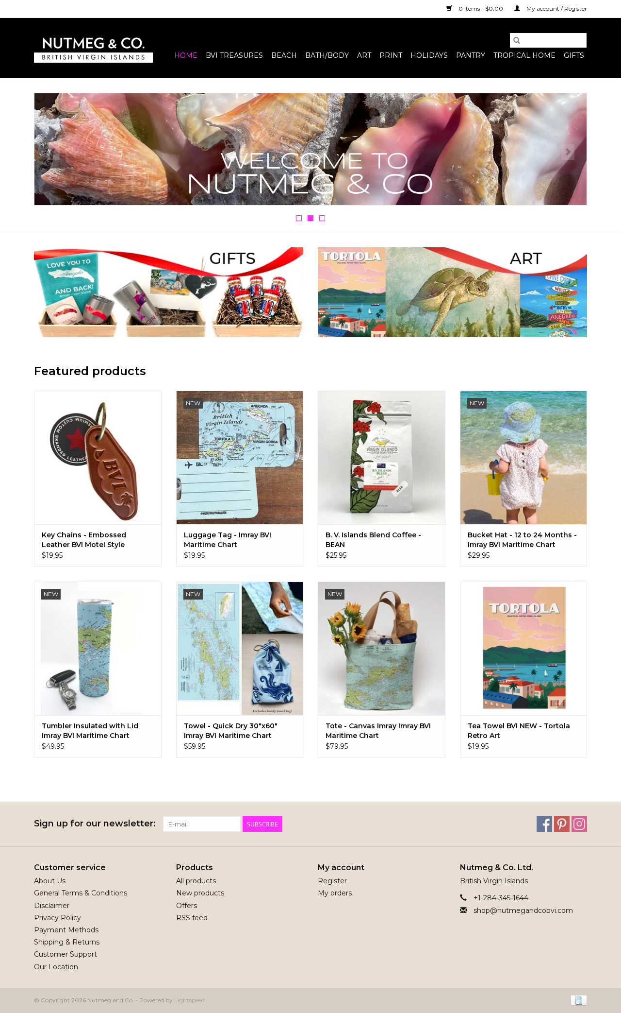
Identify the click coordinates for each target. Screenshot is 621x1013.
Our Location (56, 966)
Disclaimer (51, 905)
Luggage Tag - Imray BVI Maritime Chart (227, 540)
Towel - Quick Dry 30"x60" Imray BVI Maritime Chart (231, 730)
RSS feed (192, 917)
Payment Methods (66, 930)
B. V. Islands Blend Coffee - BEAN (373, 540)
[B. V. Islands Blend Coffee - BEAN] (381, 457)
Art (364, 55)
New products (200, 893)
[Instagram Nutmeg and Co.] (579, 824)
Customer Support (65, 954)
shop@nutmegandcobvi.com (523, 910)
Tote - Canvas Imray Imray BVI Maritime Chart (378, 730)
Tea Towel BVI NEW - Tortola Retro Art (519, 730)
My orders (335, 893)
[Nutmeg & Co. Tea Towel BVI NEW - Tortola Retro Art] (524, 648)
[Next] (567, 152)
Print (390, 55)
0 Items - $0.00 (481, 8)
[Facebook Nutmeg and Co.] (544, 824)
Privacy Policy (57, 917)
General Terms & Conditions (80, 893)
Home (185, 55)
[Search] (516, 40)
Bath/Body (327, 55)
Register (332, 880)
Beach (284, 55)
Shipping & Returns (66, 942)
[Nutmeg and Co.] (93, 48)
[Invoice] (577, 999)
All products (196, 880)
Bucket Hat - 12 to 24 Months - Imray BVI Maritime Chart (522, 540)
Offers (186, 905)
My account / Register (556, 8)
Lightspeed (189, 1000)
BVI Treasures (234, 55)
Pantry (470, 55)
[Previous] (53, 152)
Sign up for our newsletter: (95, 824)
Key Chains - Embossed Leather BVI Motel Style (84, 540)
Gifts (574, 55)
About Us (49, 880)
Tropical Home (524, 55)
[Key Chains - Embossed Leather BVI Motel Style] (98, 457)
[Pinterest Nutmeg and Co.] (562, 824)
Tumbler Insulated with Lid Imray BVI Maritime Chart (90, 730)
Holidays (429, 55)
